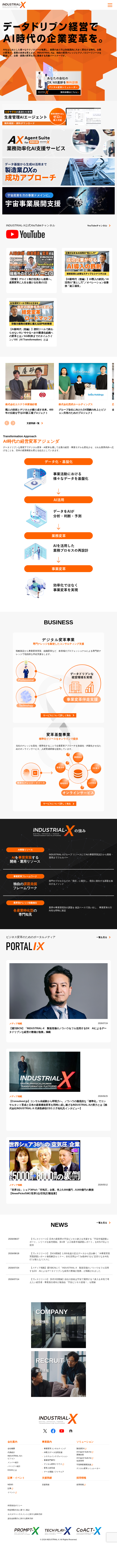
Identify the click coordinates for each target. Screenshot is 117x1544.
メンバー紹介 (13, 1462)
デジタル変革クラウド (53, 1464)
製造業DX (80, 1448)
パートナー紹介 (14, 1466)
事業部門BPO (49, 1460)
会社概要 (11, 1448)
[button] (13, 423)
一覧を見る (101, 937)
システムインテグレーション (56, 1456)
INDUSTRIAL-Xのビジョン (15, 1457)
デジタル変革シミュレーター (88, 1468)
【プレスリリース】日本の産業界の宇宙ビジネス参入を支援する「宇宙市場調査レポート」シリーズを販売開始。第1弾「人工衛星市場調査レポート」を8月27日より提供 (69, 1242)
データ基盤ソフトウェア (54, 1472)
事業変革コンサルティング (55, 1448)
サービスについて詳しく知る (57, 715)
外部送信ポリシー (15, 1505)
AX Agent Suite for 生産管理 (83, 1459)
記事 (9, 1488)
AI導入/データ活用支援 (53, 1452)
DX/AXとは (12, 1470)
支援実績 (45, 1485)
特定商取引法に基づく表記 (19, 1510)
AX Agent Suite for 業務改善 (83, 1453)
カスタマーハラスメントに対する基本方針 (25, 1514)
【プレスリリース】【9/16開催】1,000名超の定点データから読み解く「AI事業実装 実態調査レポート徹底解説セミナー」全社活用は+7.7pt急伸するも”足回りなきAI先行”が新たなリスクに (70, 1256)
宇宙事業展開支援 (83, 1465)
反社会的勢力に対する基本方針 (20, 1518)
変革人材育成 (49, 1468)
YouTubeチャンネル (97, 225)
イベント (11, 1492)
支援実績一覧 (33, 423)
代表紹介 (11, 1452)
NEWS (10, 1485)
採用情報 (80, 1485)
